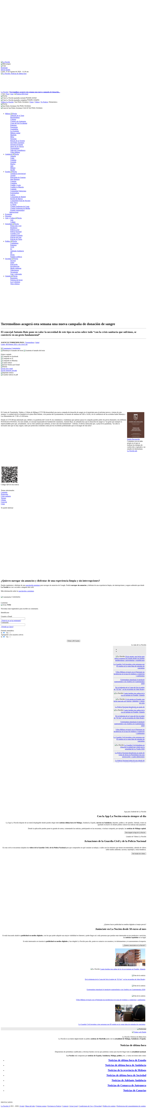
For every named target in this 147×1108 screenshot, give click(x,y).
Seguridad (8, 224)
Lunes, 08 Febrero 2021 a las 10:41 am (14, 344)
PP (11, 253)
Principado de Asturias (18, 177)
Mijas (12, 137)
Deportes (8, 216)
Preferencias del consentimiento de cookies (131, 1106)
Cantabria (13, 183)
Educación (14, 264)
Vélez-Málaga (15, 152)
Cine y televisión (16, 274)
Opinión (8, 276)
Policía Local (14, 230)
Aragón (12, 175)
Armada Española (16, 235)
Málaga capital (15, 133)
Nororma (13, 139)
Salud (12, 262)
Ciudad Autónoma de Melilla (20, 208)
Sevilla (12, 170)
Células (3, 500)
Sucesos (13, 261)
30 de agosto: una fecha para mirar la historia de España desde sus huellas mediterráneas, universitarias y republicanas (130, 658)
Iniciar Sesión (5, 70)
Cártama (13, 119)
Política (8, 241)
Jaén (11, 166)
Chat (3, 94)
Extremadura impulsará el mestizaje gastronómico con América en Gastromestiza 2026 (129, 681)
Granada (13, 162)
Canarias (13, 181)
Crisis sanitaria (6, 496)
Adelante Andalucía (17, 251)
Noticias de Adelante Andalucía (129, 1080)
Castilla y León (15, 185)
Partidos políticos (16, 257)
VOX (12, 247)
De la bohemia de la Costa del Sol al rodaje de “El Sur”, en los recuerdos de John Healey (129, 688)
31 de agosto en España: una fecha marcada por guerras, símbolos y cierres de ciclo (129, 701)
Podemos (13, 245)
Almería (13, 156)
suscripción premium (33, 585)
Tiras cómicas (15, 284)
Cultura (12, 222)
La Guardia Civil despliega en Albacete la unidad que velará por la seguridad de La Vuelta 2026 (132, 747)
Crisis (3, 504)
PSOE (12, 255)
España (8, 172)
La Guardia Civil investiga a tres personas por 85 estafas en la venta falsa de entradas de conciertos (129, 666)
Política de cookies (109, 1106)
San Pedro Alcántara (22, 102)
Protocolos (4, 494)
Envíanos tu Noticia (54, 1106)
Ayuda (22, 1106)
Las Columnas (15, 282)
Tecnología (14, 272)
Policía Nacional (16, 231)
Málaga (8, 114)
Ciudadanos (14, 243)
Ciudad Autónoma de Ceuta (19, 206)
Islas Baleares (15, 179)
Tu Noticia (44, 102)
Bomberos (13, 228)
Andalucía (9, 154)
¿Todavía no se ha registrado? (11, 621)
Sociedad (8, 259)
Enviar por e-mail (7, 368)
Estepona (13, 125)
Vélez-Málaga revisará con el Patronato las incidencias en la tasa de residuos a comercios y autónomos (129, 674)
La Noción (4, 92)
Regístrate (4, 68)
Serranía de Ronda (16, 144)
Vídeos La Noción (7, 102)
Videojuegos (14, 270)
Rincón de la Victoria (17, 141)
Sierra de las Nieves (17, 146)
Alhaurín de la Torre (17, 115)
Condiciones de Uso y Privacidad (90, 1106)
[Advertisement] (65, 16)
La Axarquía (14, 131)
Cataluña (13, 189)
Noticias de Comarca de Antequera (127, 1085)
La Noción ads (132, 451)
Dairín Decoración (133, 439)
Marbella (13, 135)
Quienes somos (41, 1106)
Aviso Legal (73, 1106)
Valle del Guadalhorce (17, 150)
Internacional (13, 212)
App (11, 94)
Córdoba (13, 160)
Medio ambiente (15, 268)
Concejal (4, 502)
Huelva (12, 164)
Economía (8, 214)
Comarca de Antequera (18, 121)
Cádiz (12, 158)
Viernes (3, 498)
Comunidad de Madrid (18, 197)
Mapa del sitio (30, 1106)
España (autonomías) (17, 210)
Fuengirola (14, 127)
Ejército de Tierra (16, 239)
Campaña (4, 492)
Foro (7, 94)
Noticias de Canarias (134, 1090)
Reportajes (14, 278)
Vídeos (37, 102)
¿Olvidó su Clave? (7, 627)
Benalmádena (15, 117)
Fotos (31, 102)
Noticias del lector (16, 280)
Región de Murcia (16, 199)
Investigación (14, 266)
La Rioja (13, 204)
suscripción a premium (26, 591)
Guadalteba (14, 129)
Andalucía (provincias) (18, 173)
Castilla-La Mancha (17, 187)
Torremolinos (14, 148)
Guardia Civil (15, 233)
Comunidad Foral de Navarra (20, 201)
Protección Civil (15, 226)
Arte (11, 220)
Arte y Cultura (10, 218)
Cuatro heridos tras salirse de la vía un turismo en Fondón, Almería (133, 694)
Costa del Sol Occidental (18, 123)
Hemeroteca (53, 102)
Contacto (65, 1106)
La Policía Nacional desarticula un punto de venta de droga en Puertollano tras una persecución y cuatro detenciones (130, 755)
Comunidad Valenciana (18, 191)
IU (11, 249)
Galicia (12, 195)
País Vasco (14, 202)
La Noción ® (5, 1106)
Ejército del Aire (15, 237)
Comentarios (15, 348)
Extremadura (14, 193)
